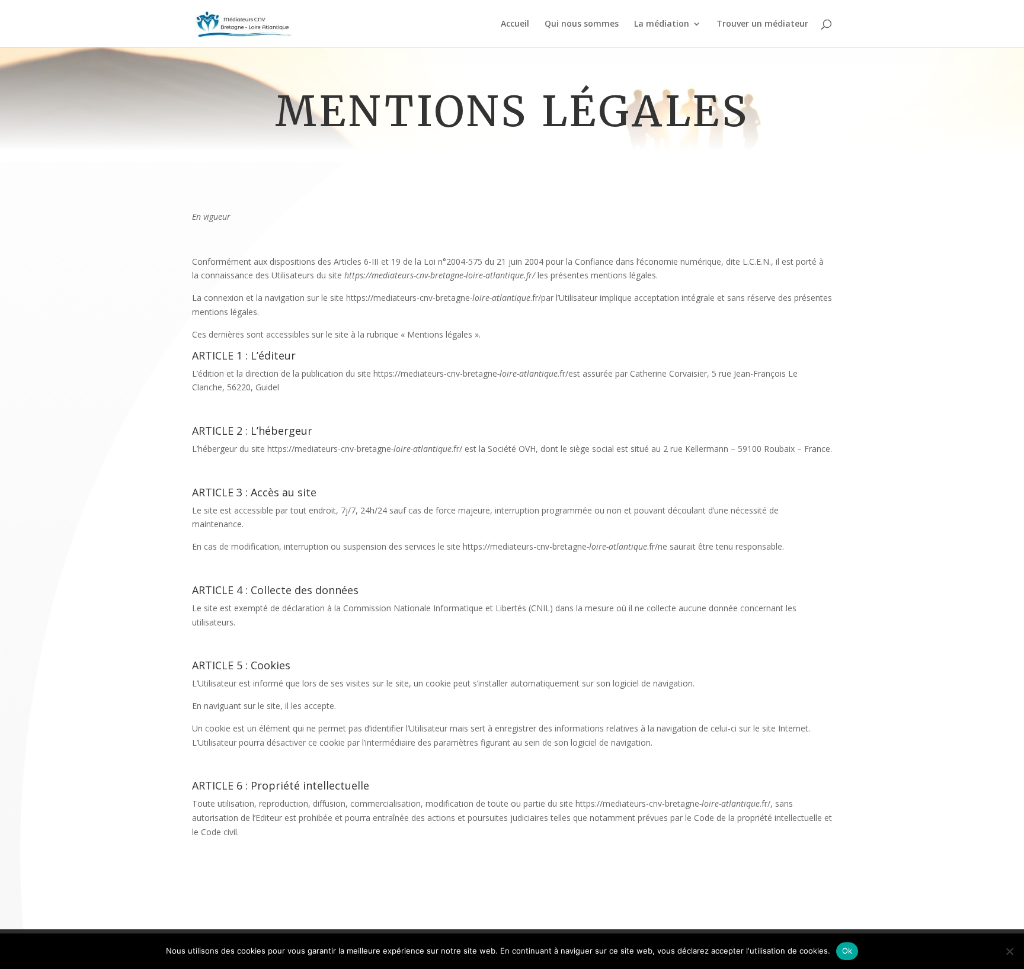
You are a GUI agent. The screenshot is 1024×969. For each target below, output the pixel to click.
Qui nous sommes (582, 24)
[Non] (1009, 951)
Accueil (515, 24)
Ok (847, 950)
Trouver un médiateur (762, 24)
